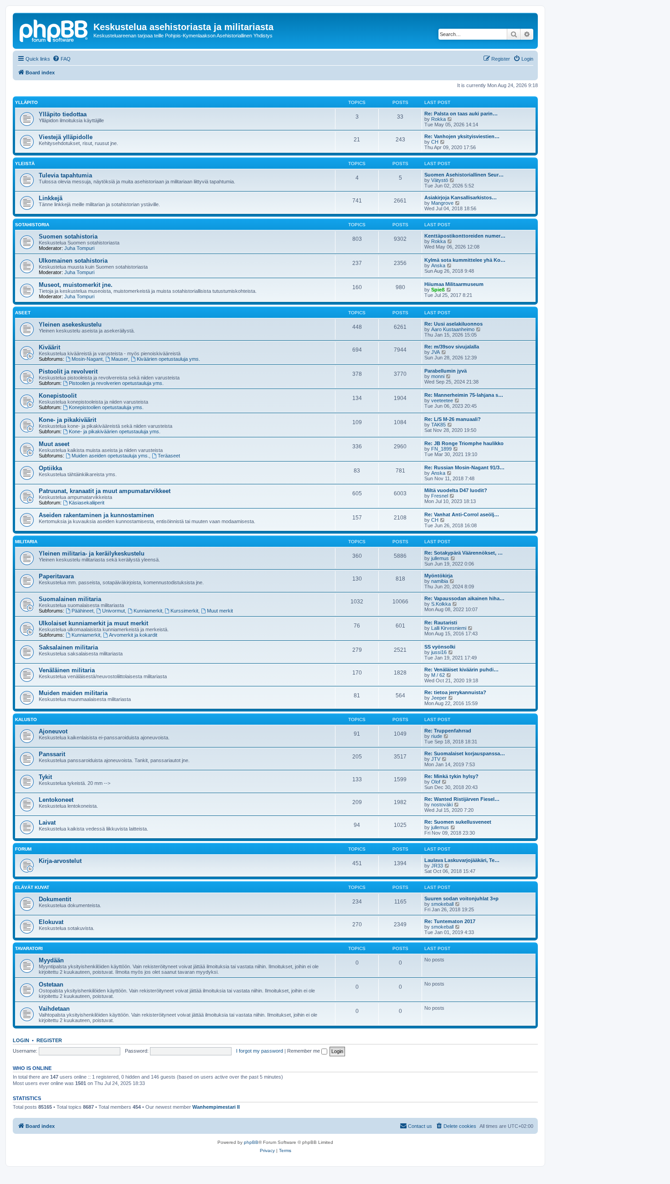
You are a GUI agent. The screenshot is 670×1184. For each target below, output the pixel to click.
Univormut (113, 610)
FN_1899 (441, 449)
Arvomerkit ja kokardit (133, 635)
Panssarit (52, 754)
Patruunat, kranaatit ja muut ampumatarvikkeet (104, 491)
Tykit (45, 777)
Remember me (304, 1051)
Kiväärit (49, 347)
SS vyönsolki (439, 646)
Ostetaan (51, 984)
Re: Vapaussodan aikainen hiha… (464, 598)
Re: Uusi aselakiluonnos (453, 324)
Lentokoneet (56, 799)
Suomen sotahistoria (68, 236)
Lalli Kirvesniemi (448, 628)
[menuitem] (61, 58)
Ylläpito (26, 102)
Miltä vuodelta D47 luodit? (455, 490)
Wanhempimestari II (216, 1107)
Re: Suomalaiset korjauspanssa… (464, 753)
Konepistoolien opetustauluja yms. (106, 407)
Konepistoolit (58, 395)
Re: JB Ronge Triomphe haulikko (464, 443)
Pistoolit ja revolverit (68, 371)
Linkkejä (50, 198)
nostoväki (442, 804)
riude (436, 736)
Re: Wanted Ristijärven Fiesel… (462, 799)
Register (49, 1040)
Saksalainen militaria (68, 647)
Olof (435, 781)
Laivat (47, 822)
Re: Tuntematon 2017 (449, 921)
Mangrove (442, 203)
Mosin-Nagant (87, 359)
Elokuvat (51, 922)
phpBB (251, 1142)
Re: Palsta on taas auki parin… (461, 113)
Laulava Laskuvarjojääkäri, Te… (462, 860)
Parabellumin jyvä (445, 371)
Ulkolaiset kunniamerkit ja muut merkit (93, 623)
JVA (435, 352)
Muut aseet (54, 444)
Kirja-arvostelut (60, 860)
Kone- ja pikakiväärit (67, 419)
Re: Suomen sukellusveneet (457, 822)
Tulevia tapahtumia (65, 175)
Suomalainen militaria (70, 599)
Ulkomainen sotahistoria (73, 260)
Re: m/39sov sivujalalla (451, 346)
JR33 (437, 865)
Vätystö (439, 180)
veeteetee (442, 400)
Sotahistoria (32, 224)
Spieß (438, 289)
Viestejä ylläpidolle (66, 137)
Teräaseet (169, 455)
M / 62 (438, 675)
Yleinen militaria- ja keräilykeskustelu (91, 553)
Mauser (119, 359)
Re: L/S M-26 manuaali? (452, 419)
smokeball (442, 904)
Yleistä (25, 163)
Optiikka (50, 468)
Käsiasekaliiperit (86, 502)
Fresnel (439, 496)
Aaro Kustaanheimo (452, 329)
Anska (438, 265)
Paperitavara (56, 576)
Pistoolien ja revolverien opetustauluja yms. (116, 383)
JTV (435, 759)
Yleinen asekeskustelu (70, 324)
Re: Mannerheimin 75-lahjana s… (463, 395)
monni (437, 376)
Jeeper (439, 698)
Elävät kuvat (32, 887)
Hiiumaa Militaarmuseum (454, 284)
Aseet (23, 312)
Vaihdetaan (54, 1008)
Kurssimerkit (184, 610)
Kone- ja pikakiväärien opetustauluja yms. (114, 431)
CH (434, 142)
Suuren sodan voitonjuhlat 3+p (461, 898)
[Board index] (54, 29)
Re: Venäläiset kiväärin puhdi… (461, 669)
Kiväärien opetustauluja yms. (168, 359)
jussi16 (439, 652)
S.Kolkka (441, 604)
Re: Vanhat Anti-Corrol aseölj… (461, 514)
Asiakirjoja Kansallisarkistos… (460, 197)
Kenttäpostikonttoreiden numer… (464, 236)
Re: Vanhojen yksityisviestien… (462, 136)
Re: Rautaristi (440, 622)
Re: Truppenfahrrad (447, 730)
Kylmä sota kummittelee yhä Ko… (464, 260)
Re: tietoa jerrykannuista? (455, 692)
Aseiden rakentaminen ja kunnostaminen (96, 515)
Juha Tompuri (79, 248)
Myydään (51, 960)
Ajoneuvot (53, 731)
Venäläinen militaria (67, 670)
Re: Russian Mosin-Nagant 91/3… (464, 467)
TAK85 (438, 424)
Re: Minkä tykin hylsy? (451, 776)
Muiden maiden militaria (73, 693)
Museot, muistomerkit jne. (76, 284)
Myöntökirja (438, 575)
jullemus (440, 558)
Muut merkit (220, 610)
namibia (439, 581)
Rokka (438, 119)
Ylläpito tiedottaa (63, 114)
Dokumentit (55, 899)
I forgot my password (259, 1051)
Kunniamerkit (148, 610)
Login (21, 1040)
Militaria (26, 541)
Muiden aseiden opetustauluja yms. (110, 455)
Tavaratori (29, 948)
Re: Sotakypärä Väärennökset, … (463, 553)
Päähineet (82, 610)
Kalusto (26, 719)
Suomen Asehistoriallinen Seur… (464, 174)
